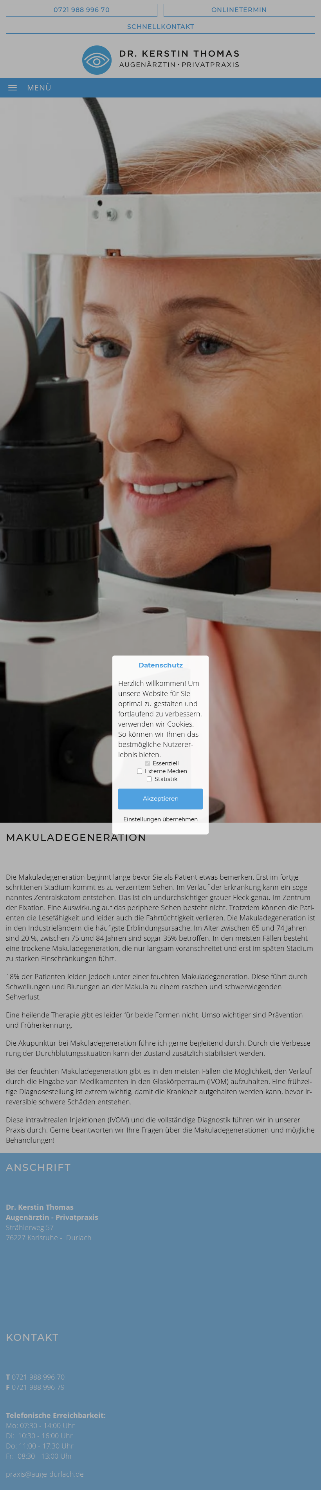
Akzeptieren (161, 799)
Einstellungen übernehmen (160, 819)
